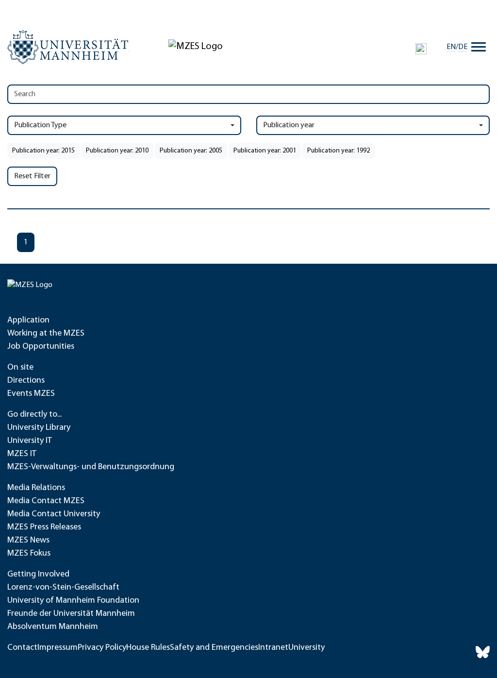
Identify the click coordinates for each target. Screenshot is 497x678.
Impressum (57, 648)
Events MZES (31, 394)
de (462, 47)
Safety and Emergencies (214, 648)
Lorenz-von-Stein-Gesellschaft (63, 587)
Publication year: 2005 (191, 150)
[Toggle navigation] (478, 47)
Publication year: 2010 (117, 150)
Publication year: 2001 (264, 150)
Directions (26, 380)
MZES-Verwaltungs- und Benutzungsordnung (90, 467)
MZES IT (21, 454)
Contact (22, 648)
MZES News (28, 540)
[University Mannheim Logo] (68, 47)
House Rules (148, 648)
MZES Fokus (28, 553)
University (306, 648)
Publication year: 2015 (43, 150)
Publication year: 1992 (338, 150)
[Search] (421, 48)
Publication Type (40, 125)
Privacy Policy (102, 648)
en (451, 47)
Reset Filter (32, 176)
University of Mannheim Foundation (73, 600)
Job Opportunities (40, 346)
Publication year (289, 125)
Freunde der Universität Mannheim (71, 614)
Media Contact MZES (45, 501)
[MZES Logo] (195, 46)
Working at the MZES (45, 333)
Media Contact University (53, 514)
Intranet (273, 648)
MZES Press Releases (44, 527)
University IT (29, 441)
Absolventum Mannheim (52, 627)
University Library (38, 428)
